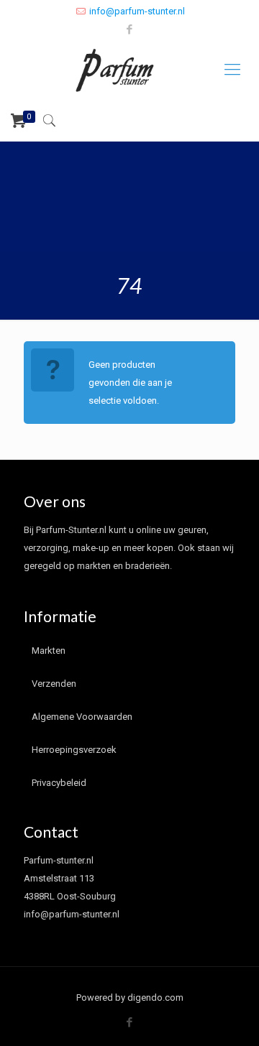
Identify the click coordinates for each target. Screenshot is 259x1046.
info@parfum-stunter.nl (137, 11)
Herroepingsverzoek (74, 749)
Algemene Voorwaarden (82, 716)
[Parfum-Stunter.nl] (129, 69)
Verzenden (54, 683)
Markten (48, 650)
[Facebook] (129, 29)
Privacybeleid (59, 782)
